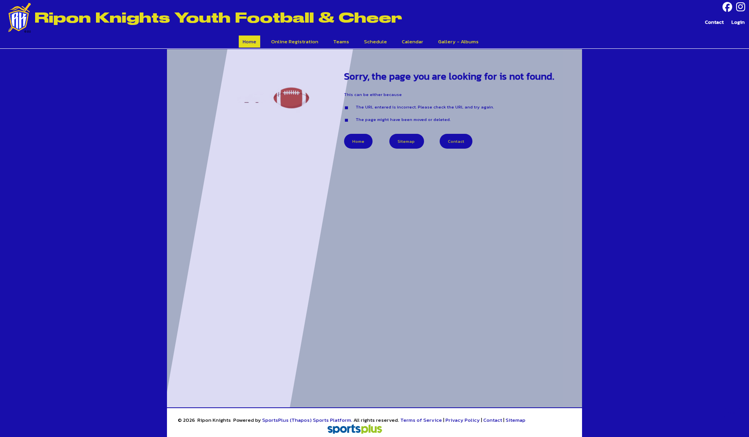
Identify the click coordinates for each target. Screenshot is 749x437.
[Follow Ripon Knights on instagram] (742, 7)
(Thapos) (301, 420)
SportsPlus (275, 420)
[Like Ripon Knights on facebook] (727, 7)
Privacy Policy (462, 420)
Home (358, 141)
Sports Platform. (332, 420)
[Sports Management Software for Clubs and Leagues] (351, 429)
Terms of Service (421, 420)
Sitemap (515, 420)
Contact (492, 420)
